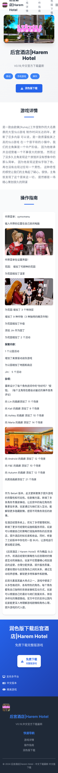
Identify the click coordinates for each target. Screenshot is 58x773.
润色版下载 (31, 88)
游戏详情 (29, 739)
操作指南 (29, 745)
